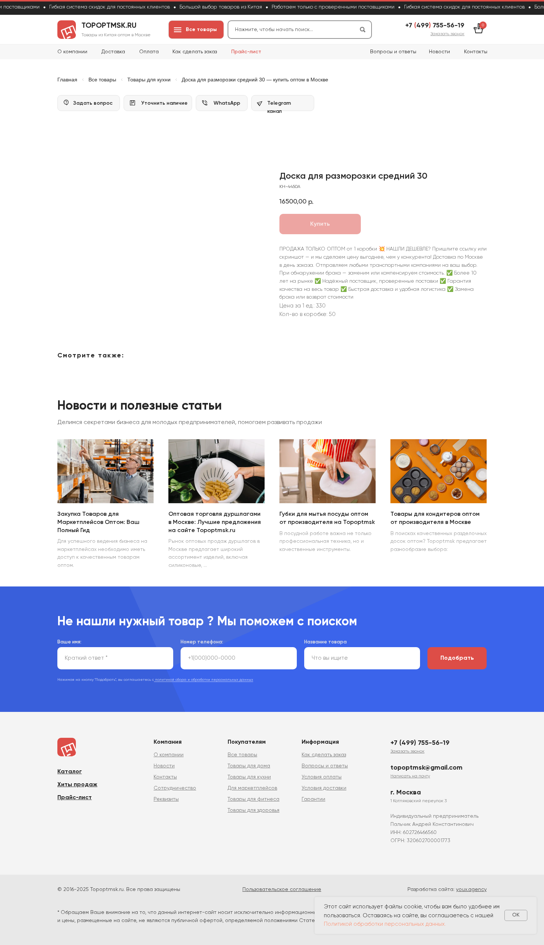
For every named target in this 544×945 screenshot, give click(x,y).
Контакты (475, 51)
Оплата (149, 51)
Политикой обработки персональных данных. (385, 924)
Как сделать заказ (194, 51)
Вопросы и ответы (393, 51)
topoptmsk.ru (109, 26)
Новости (439, 51)
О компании (72, 51)
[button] (447, 34)
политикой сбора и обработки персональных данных (203, 680)
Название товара (325, 642)
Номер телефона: (202, 642)
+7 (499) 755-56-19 (420, 743)
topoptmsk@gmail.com (426, 767)
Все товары (102, 80)
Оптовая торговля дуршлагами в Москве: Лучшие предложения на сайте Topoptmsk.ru (214, 522)
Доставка (113, 51)
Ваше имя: (69, 642)
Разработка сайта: (447, 889)
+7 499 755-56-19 (434, 25)
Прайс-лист (246, 51)
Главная (67, 80)
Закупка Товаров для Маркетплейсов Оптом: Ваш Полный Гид (98, 522)
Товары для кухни (149, 80)
